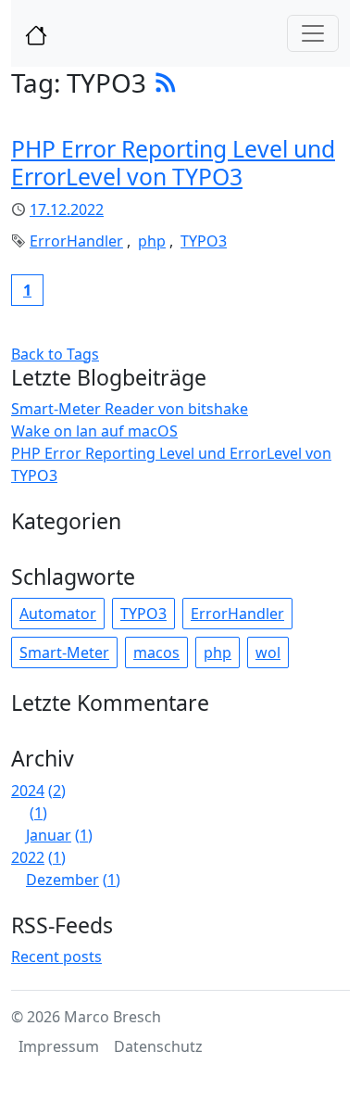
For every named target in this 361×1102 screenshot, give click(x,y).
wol (267, 652)
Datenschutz (158, 1046)
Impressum (59, 1046)
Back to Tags (55, 354)
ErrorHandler (76, 241)
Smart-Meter (64, 652)
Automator (57, 613)
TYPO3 (203, 241)
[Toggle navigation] (313, 33)
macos (156, 652)
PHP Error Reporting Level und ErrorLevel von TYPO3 (173, 162)
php (152, 241)
